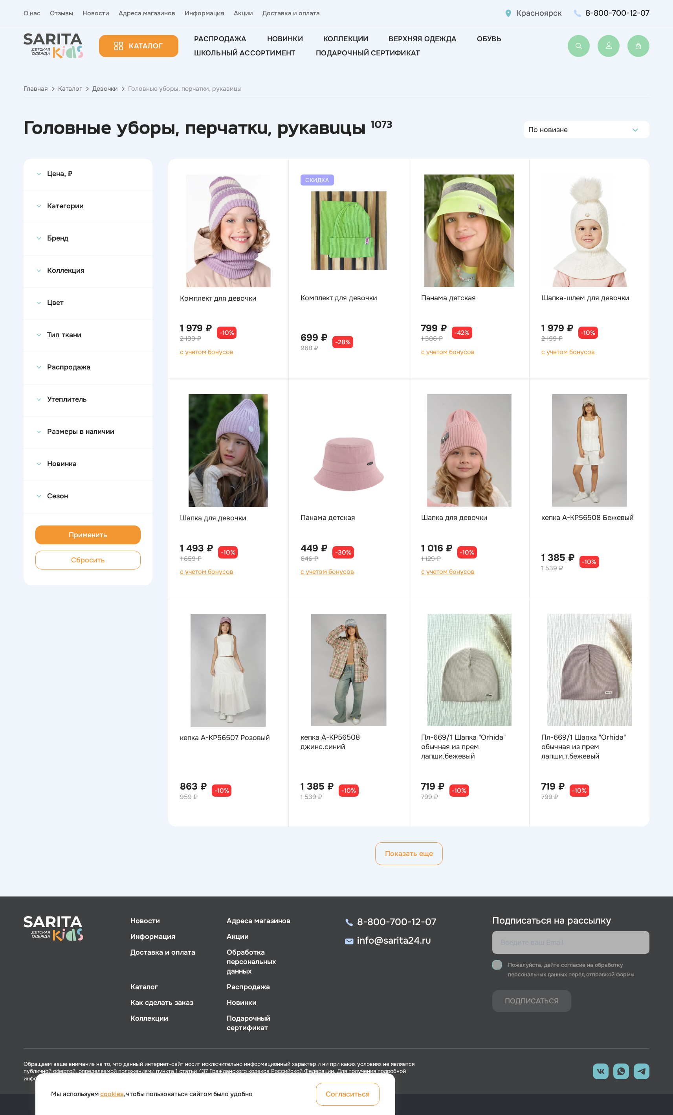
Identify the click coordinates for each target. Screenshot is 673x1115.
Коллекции (346, 39)
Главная (36, 88)
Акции (243, 13)
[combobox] (530, 129)
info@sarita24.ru (394, 940)
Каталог (145, 46)
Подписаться (532, 1001)
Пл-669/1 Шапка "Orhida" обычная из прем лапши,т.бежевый (583, 746)
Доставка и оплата (291, 13)
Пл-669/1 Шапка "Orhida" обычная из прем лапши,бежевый (463, 746)
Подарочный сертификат (368, 53)
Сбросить (88, 560)
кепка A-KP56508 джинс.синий (330, 742)
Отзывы (61, 13)
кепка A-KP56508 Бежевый (587, 517)
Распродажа (220, 39)
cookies (111, 1094)
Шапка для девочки (213, 518)
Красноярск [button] (539, 13)
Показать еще (409, 853)
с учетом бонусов (206, 352)
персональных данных (537, 974)
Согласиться (348, 1094)
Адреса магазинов (147, 13)
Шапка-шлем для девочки (585, 298)
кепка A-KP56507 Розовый (225, 737)
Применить (88, 535)
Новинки (285, 39)
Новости (96, 13)
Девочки (105, 88)
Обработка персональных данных (251, 961)
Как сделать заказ (161, 1002)
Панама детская (448, 298)
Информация (204, 13)
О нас (32, 13)
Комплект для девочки (218, 298)
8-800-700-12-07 (617, 13)
